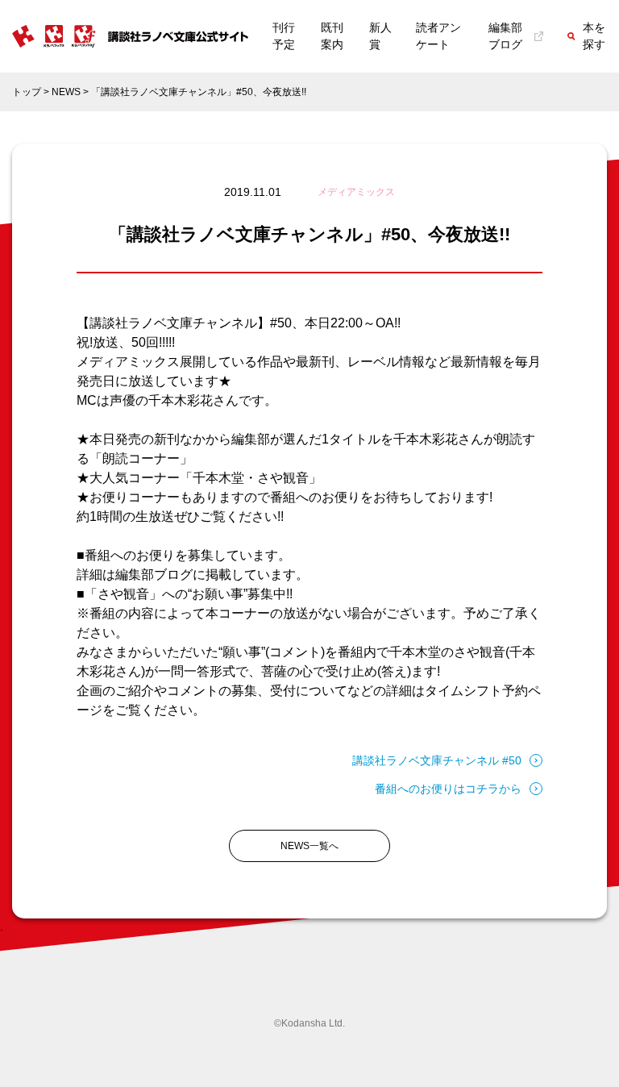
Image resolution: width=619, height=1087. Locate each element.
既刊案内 (332, 36)
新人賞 (380, 36)
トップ (26, 92)
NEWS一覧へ (309, 846)
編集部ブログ (505, 36)
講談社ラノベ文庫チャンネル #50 (436, 760)
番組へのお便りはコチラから (448, 788)
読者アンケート (438, 36)
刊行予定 (283, 36)
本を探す (594, 36)
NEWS (66, 92)
